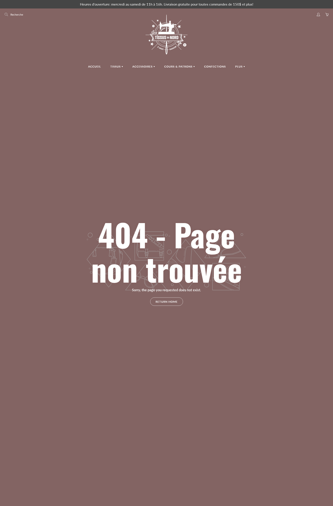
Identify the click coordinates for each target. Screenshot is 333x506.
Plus (239, 66)
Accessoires (142, 66)
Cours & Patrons (178, 66)
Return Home (167, 301)
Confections (215, 66)
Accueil (94, 66)
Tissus (116, 66)
